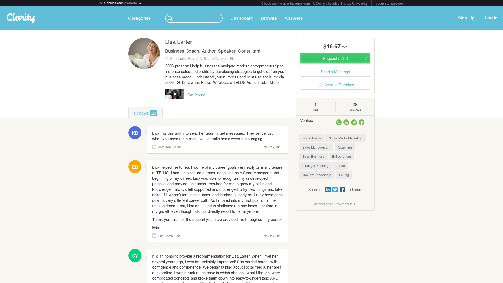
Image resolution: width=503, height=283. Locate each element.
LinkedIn (154, 147)
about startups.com (390, 3)
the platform (118, 2)
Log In (491, 18)
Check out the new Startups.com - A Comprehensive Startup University (314, 3)
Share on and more (335, 189)
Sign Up (466, 18)
